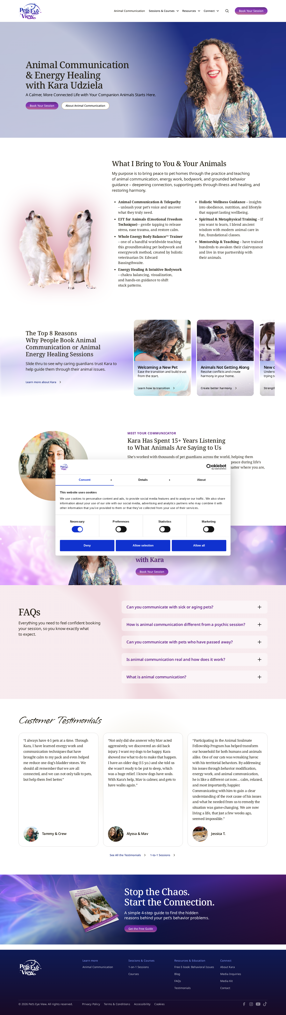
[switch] (121, 529)
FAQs (177, 981)
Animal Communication (129, 11)
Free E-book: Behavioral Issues (194, 967)
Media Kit (226, 981)
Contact (225, 988)
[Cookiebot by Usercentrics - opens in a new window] (209, 467)
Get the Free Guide (140, 928)
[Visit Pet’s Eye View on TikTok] (265, 1004)
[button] (165, 11)
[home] (30, 11)
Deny (87, 545)
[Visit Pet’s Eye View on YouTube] (258, 1004)
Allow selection (143, 545)
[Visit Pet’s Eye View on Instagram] (251, 1004)
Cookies (159, 1004)
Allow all (199, 545)
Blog (177, 974)
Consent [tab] (84, 479)
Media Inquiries (230, 974)
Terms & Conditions (117, 1004)
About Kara (227, 967)
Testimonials (182, 988)
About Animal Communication (85, 105)
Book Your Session (251, 11)
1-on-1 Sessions (138, 967)
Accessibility (142, 1004)
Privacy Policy (91, 1004)
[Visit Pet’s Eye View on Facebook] (244, 1004)
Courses (133, 974)
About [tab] (201, 479)
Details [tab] (143, 479)
